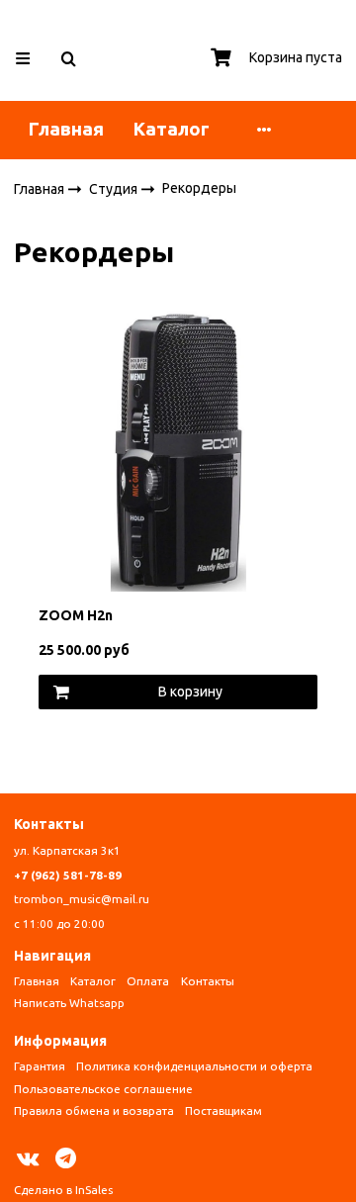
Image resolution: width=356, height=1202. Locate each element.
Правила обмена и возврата (94, 1110)
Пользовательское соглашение (103, 1088)
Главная (66, 129)
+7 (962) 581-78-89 (68, 875)
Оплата (148, 980)
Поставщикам (223, 1110)
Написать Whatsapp (69, 1002)
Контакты (207, 980)
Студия (114, 188)
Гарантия (39, 1066)
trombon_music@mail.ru (81, 898)
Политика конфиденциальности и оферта (194, 1066)
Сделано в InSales (63, 1189)
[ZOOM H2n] (178, 450)
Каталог (172, 129)
